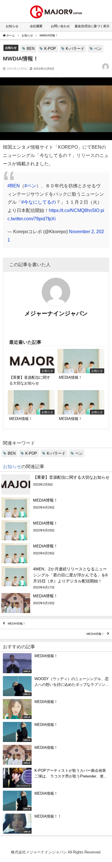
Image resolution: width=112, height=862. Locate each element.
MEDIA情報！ (17, 624)
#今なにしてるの (38, 202)
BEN (30, 48)
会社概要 (36, 26)
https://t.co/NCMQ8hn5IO (74, 210)
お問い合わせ (60, 26)
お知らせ (12, 26)
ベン (98, 48)
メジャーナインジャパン (56, 313)
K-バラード (75, 48)
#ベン (30, 185)
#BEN (13, 185)
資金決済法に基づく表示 (92, 26)
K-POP (50, 48)
